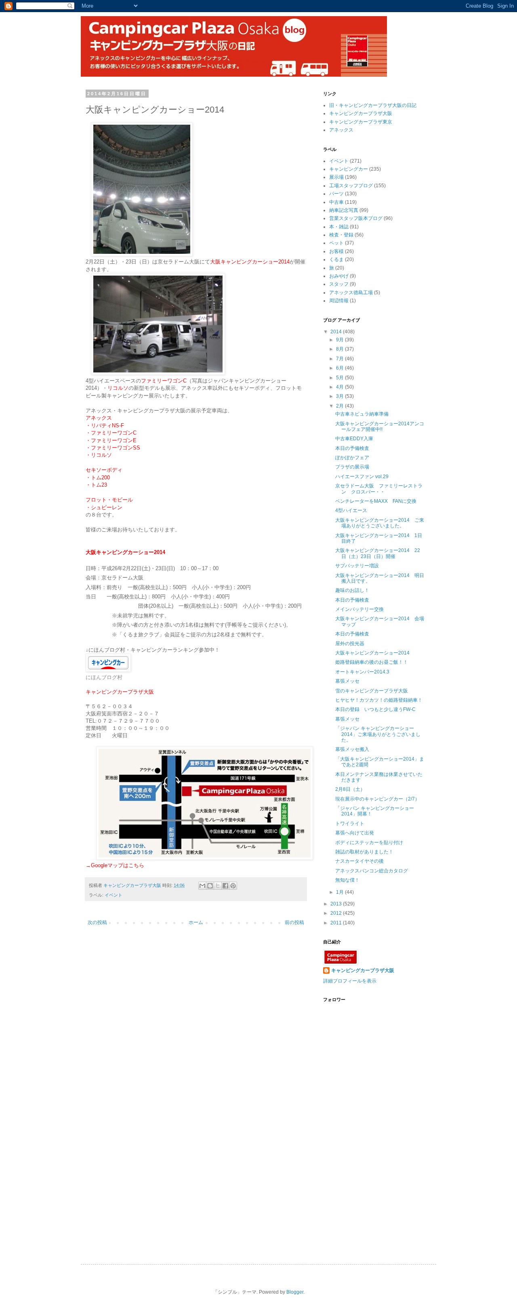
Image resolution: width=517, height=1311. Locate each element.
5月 (340, 378)
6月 (340, 368)
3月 (340, 396)
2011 (336, 923)
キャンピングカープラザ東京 (360, 122)
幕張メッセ (347, 681)
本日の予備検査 (352, 448)
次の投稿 (97, 922)
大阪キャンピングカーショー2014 (372, 653)
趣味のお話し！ (352, 590)
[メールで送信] (202, 886)
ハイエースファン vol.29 (362, 476)
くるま (336, 259)
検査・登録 (341, 235)
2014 (336, 332)
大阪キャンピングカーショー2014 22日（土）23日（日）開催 (377, 553)
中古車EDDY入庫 (354, 438)
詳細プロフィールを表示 (349, 981)
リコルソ (117, 388)
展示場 (336, 177)
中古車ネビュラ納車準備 (362, 414)
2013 (336, 904)
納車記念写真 (343, 210)
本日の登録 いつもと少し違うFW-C (375, 709)
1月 (340, 892)
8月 (340, 349)
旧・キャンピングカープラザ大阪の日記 (372, 105)
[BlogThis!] (210, 886)
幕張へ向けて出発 (354, 833)
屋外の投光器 (349, 643)
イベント (113, 895)
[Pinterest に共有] (233, 886)
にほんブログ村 (104, 677)
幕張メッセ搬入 (352, 749)
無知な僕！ (347, 880)
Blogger (294, 1292)
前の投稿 (294, 922)
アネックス (341, 130)
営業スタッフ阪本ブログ (355, 218)
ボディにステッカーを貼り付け (369, 842)
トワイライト (349, 823)
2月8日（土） (350, 789)
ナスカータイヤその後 (359, 861)
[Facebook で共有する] (225, 886)
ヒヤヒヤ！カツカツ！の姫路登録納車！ (378, 700)
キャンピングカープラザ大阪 (360, 113)
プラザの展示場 (352, 467)
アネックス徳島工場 (351, 292)
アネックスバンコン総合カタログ (371, 871)
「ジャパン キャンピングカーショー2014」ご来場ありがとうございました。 (377, 734)
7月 (340, 359)
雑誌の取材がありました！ (364, 852)
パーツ (336, 194)
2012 (336, 913)
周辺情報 (339, 300)
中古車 (336, 202)
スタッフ (339, 284)
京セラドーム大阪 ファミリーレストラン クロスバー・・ (378, 488)
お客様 (336, 251)
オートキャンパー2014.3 (362, 672)
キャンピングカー (348, 169)
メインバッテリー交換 (359, 609)
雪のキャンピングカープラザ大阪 (371, 691)
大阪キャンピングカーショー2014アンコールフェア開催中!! (379, 426)
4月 (340, 387)
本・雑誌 (339, 227)
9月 (340, 340)
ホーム (196, 922)
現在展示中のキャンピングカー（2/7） (377, 799)
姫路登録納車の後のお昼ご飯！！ (371, 662)
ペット (336, 243)
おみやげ (339, 276)
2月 (340, 406)
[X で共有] (218, 886)
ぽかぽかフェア (352, 457)
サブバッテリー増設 (357, 566)
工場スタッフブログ (351, 185)
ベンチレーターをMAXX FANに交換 (375, 501)
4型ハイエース (351, 510)
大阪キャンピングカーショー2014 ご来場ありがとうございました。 (379, 523)
